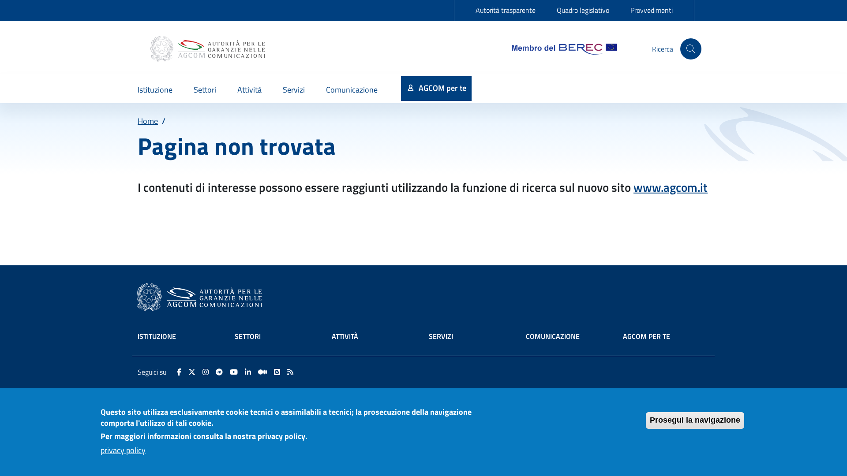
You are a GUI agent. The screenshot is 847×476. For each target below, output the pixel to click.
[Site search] (690, 49)
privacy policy (123, 450)
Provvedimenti (651, 10)
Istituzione (157, 336)
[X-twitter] (192, 372)
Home (148, 121)
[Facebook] (179, 372)
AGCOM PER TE (646, 336)
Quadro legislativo (583, 10)
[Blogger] (277, 372)
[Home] (209, 49)
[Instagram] (205, 372)
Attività (345, 336)
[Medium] (262, 372)
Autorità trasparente (506, 10)
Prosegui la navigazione (695, 420)
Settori (248, 336)
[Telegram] (219, 372)
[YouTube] (233, 372)
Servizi (441, 336)
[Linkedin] (248, 372)
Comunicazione (553, 336)
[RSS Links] (290, 372)
